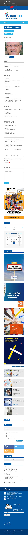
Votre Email (7, 167)
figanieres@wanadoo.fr (9, 90)
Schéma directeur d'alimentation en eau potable (13, 479)
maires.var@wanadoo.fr (11, 498)
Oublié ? (7, 440)
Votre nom (7, 162)
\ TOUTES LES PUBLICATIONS (18, 366)
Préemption (6, 474)
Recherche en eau (7, 477)
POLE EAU (8, 464)
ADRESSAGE (14, 3)
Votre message (8, 171)
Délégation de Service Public (9, 469)
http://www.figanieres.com (10, 94)
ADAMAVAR (8, 3)
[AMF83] (13, 19)
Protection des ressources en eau (11, 476)
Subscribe (10, 451)
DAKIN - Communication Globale (12, 532)
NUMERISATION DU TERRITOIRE (12, 5)
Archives (6, 466)
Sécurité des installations (9, 482)
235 (7, 446)
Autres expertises (7, 468)
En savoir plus (15, 375)
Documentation (7, 470)
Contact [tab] (7, 155)
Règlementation (7, 478)
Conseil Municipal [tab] (14, 155)
